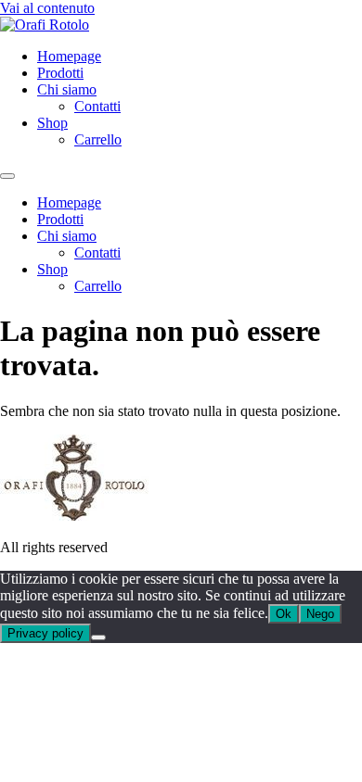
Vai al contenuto (47, 8)
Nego (320, 614)
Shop (52, 123)
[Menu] (7, 176)
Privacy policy (45, 633)
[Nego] (98, 637)
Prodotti (60, 73)
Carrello (98, 139)
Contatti (97, 106)
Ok (283, 614)
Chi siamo (67, 89)
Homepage (69, 56)
